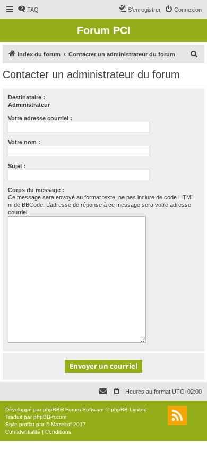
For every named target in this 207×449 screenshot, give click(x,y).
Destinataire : (26, 97)
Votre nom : (24, 142)
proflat (26, 424)
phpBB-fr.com (49, 417)
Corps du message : (36, 190)
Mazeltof (61, 424)
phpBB (51, 409)
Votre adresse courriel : (40, 118)
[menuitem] (28, 9)
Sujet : (17, 166)
